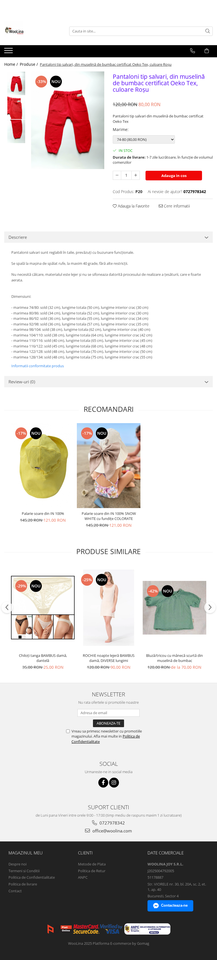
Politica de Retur (91, 870)
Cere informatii (176, 206)
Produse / (29, 64)
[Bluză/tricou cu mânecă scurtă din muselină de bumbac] (174, 608)
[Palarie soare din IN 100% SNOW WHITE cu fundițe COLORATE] (108, 465)
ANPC (83, 877)
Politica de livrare (22, 884)
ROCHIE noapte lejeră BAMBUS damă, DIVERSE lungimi (108, 658)
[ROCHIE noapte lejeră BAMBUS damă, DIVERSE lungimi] (108, 608)
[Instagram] (114, 783)
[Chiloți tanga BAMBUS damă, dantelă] (43, 607)
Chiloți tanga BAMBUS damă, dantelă (43, 658)
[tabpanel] (67, 120)
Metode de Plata (92, 864)
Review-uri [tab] (21, 381)
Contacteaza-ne (174, 905)
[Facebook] (103, 783)
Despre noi (17, 864)
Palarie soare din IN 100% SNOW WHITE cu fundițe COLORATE (109, 516)
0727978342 (111, 823)
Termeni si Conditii (24, 870)
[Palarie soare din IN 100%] (43, 465)
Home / (11, 64)
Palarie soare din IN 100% (43, 513)
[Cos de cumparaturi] (207, 50)
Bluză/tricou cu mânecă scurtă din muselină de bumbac (174, 658)
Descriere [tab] (17, 237)
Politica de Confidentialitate (31, 877)
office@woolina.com (111, 831)
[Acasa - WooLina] (32, 31)
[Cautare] (208, 31)
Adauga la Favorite (133, 206)
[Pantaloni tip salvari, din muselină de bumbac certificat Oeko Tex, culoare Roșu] (67, 120)
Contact (15, 890)
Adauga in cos (173, 175)
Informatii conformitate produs (37, 365)
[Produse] (9, 52)
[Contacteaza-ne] (192, 50)
